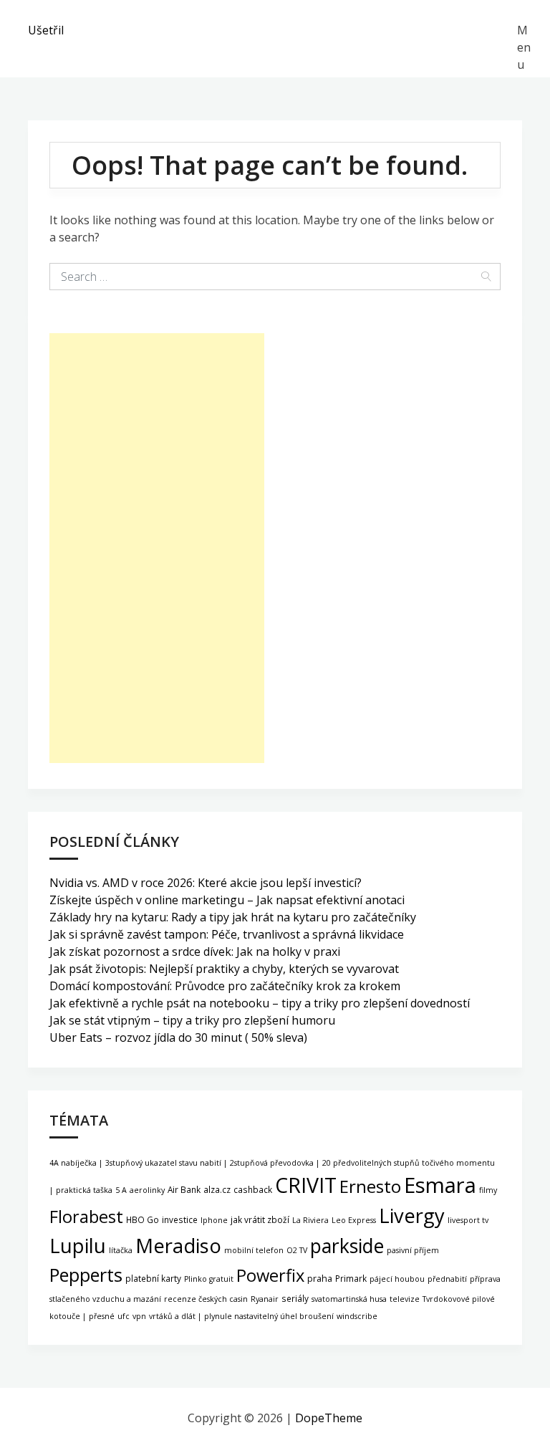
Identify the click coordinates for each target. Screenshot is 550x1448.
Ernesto (370, 1186)
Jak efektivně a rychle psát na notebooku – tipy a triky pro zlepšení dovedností (259, 1003)
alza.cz (217, 1189)
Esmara (440, 1185)
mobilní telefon (254, 1250)
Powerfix (270, 1275)
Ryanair (265, 1299)
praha (319, 1278)
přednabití (447, 1279)
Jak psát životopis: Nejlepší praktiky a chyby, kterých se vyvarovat (224, 969)
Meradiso (178, 1245)
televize (405, 1299)
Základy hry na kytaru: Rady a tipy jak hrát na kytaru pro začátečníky (232, 917)
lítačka (120, 1250)
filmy (488, 1190)
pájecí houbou (397, 1279)
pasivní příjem (413, 1250)
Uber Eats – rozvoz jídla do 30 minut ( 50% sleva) (178, 1037)
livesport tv (468, 1220)
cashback (252, 1189)
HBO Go (142, 1219)
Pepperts (85, 1274)
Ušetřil (46, 30)
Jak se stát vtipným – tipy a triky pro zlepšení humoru (192, 1020)
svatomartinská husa (349, 1299)
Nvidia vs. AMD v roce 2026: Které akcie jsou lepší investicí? (205, 883)
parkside (347, 1246)
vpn (139, 1316)
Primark (351, 1278)
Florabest (86, 1216)
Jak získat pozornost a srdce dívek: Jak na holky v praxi (194, 951)
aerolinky (147, 1190)
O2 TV (296, 1250)
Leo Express (354, 1220)
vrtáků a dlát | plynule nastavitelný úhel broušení (241, 1316)
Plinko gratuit (208, 1279)
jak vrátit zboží (260, 1219)
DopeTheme (328, 1418)
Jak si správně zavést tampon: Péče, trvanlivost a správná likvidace (226, 934)
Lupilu (77, 1245)
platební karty (153, 1278)
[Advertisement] (156, 548)
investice (180, 1219)
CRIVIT (306, 1185)
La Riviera (310, 1220)
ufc (123, 1316)
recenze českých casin (206, 1299)
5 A (121, 1190)
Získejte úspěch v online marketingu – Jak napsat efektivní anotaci (227, 900)
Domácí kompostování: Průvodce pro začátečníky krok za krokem (224, 986)
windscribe (357, 1316)
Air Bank (184, 1189)
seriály (295, 1298)
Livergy (412, 1215)
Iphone (214, 1220)
